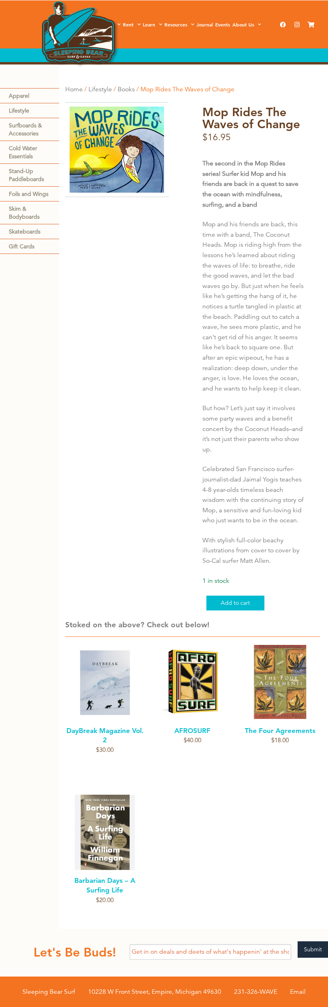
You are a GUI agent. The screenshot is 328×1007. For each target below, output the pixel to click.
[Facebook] (283, 24)
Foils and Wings (28, 193)
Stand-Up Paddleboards (26, 175)
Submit (313, 949)
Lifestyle (19, 110)
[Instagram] (297, 24)
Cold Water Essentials (23, 152)
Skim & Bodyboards (24, 212)
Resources (175, 24)
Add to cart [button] (193, 754)
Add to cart (235, 602)
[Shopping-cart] (311, 24)
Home (74, 89)
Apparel (19, 95)
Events (222, 24)
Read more (105, 764)
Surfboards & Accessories (25, 129)
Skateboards (24, 231)
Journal (204, 24)
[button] (158, 120)
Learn (149, 24)
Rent (128, 24)
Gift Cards (21, 246)
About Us (243, 24)
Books (126, 89)
